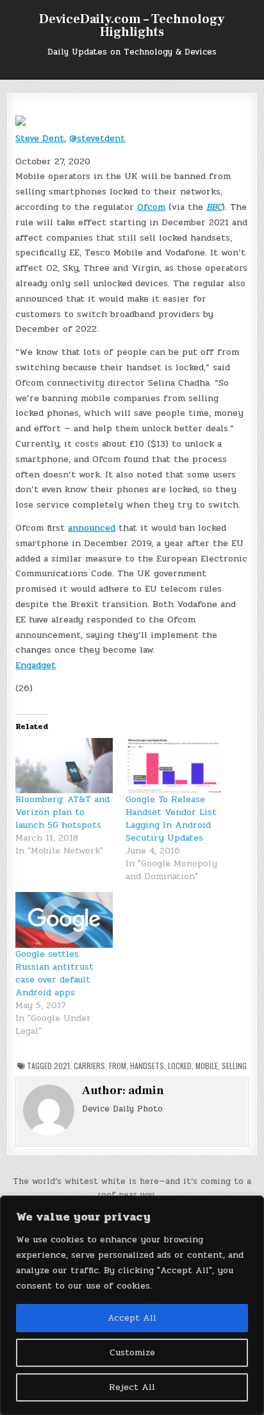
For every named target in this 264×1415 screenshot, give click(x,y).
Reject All (132, 1387)
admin (146, 1090)
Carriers (89, 1065)
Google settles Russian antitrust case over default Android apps (54, 973)
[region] (132, 1305)
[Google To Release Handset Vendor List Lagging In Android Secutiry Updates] (174, 766)
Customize (132, 1352)
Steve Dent (39, 138)
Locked (180, 1065)
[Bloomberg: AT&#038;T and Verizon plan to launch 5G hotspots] (64, 766)
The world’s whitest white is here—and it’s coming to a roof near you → (132, 1188)
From (117, 1065)
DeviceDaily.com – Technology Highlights (131, 25)
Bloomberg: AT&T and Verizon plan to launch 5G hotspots (62, 812)
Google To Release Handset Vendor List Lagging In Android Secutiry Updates (171, 819)
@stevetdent (97, 138)
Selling (234, 1065)
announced (91, 528)
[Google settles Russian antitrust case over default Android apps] (64, 920)
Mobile (206, 1065)
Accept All (132, 1318)
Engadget (35, 665)
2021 (62, 1065)
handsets (147, 1065)
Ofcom (151, 207)
